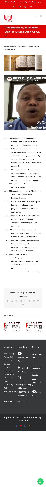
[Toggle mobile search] (36, 15)
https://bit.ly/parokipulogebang (15, 401)
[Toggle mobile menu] (41, 15)
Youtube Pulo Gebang (23, 359)
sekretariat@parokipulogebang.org (29, 2)
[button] (5, 327)
